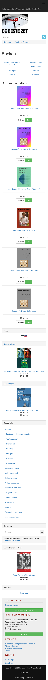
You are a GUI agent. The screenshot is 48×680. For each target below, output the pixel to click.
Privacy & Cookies (11, 646)
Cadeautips (9, 502)
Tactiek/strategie (36, 62)
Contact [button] (24, 634)
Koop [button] (29, 120)
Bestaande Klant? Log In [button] (25, 610)
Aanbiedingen (9, 384)
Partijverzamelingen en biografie (12, 63)
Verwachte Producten (13, 488)
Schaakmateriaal (11, 473)
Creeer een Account (12, 605)
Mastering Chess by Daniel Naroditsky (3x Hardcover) (24, 371)
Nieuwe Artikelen (10, 344)
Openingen (12, 70)
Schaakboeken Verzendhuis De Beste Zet (21, 8)
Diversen (12, 75)
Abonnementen (11, 497)
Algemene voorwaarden (13, 648)
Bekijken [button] (21, 120)
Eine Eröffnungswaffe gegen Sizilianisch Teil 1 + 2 (24, 410)
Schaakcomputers (12, 468)
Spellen (8, 507)
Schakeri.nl (29, 677)
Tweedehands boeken (13, 512)
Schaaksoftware (11, 478)
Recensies (24, 593)
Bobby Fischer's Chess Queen (24, 575)
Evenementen (36, 66)
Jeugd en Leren (11, 492)
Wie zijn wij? (9, 659)
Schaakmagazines (12, 483)
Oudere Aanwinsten (12, 517)
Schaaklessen (10, 663)
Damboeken (36, 75)
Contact (7, 650)
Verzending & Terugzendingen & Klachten (20, 643)
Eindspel (36, 70)
